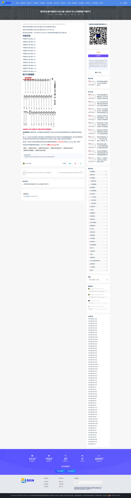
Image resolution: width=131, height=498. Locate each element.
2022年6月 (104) (92, 432)
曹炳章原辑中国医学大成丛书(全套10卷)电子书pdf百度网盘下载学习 (37, 173)
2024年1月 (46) (92, 389)
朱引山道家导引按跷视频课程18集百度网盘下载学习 (70, 172)
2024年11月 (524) (93, 366)
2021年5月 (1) (92, 444)
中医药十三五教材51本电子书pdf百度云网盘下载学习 (102, 160)
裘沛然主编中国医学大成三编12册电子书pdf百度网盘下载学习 (42, 156)
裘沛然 (25, 148)
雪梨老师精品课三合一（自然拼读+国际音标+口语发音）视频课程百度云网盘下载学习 (102, 138)
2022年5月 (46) (92, 435)
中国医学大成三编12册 (43, 148)
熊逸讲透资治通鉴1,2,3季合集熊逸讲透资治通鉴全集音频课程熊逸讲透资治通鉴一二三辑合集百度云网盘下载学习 (102, 146)
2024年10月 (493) (93, 369)
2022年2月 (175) (92, 441)
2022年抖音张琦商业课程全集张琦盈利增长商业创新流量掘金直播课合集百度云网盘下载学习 (102, 103)
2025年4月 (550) (92, 355)
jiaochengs (28, 163)
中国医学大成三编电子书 (56, 148)
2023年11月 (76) (92, 394)
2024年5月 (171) (92, 380)
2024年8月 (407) (92, 373)
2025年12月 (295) (93, 337)
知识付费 (56, 3)
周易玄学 (29, 3)
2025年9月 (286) (92, 344)
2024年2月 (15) (92, 387)
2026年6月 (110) (92, 323)
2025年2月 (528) (92, 359)
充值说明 (46, 484)
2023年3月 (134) (92, 412)
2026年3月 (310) (92, 330)
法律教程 (81, 3)
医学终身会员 (60, 471)
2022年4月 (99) (92, 437)
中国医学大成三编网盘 (28, 150)
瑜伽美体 (74, 3)
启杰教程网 (30, 24)
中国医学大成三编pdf (68, 148)
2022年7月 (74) (92, 430)
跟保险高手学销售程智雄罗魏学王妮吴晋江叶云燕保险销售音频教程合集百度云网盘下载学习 (102, 132)
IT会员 (69, 3)
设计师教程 (95, 3)
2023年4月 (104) (92, 410)
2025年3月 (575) (92, 357)
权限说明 (61, 484)
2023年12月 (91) (92, 391)
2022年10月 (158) (93, 423)
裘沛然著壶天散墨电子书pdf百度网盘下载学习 (36, 184)
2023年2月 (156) (92, 414)
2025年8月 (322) (92, 346)
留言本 (101, 3)
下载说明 (46, 486)
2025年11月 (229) (93, 339)
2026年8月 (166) (92, 319)
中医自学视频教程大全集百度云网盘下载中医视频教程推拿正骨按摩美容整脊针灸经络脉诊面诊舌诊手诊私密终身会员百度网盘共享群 (102, 153)
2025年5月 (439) (92, 353)
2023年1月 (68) (92, 416)
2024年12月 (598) (93, 364)
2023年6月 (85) (92, 405)
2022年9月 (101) (92, 425)
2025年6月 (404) (92, 350)
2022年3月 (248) (92, 439)
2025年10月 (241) (93, 341)
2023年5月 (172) (92, 407)
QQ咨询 (99, 72)
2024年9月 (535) (92, 371)
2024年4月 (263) (92, 382)
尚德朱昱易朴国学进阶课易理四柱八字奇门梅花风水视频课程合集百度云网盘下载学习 (102, 117)
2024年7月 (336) (92, 375)
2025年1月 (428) (92, 362)
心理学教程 (49, 3)
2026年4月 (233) (92, 328)
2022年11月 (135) (93, 421)
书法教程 (35, 3)
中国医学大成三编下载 (40, 150)
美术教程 (42, 3)
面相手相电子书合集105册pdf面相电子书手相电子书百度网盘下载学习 (102, 124)
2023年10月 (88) (92, 396)
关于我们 (46, 481)
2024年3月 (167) (92, 384)
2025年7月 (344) (92, 348)
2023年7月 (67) (92, 403)
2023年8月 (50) (92, 400)
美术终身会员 (71, 471)
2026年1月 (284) (92, 334)
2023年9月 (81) (92, 398)
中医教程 (22, 3)
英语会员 (87, 3)
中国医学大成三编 (32, 148)
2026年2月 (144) (92, 332)
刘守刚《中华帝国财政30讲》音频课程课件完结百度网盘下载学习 (102, 110)
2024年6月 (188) (92, 378)
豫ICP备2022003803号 (115, 495)
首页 (17, 3)
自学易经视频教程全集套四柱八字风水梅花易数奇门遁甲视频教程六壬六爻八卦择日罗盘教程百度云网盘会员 (102, 96)
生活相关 (63, 3)
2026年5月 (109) (92, 325)
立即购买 (99, 55)
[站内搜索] (120, 3)
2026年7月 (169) (92, 321)
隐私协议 (61, 481)
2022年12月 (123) (93, 419)
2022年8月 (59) (92, 428)
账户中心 (61, 486)
